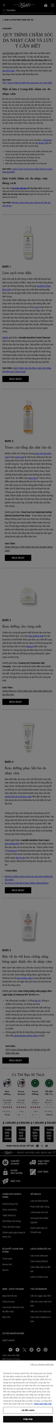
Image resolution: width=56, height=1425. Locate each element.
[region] (28, 1392)
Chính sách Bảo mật (42, 1404)
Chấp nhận (28, 1419)
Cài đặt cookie (28, 1410)
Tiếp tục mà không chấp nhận (42, 1365)
